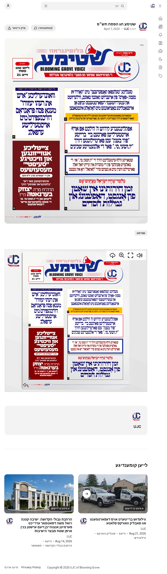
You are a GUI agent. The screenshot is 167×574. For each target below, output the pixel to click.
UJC (126, 29)
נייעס (122, 533)
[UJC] (143, 26)
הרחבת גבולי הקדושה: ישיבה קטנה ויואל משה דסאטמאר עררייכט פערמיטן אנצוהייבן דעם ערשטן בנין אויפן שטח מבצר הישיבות (46, 525)
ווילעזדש (140, 538)
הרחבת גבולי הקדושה (58, 545)
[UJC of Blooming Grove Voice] (153, 6)
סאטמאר (36, 545)
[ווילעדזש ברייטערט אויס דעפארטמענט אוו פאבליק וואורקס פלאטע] (113, 493)
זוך (117, 6)
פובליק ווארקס (106, 533)
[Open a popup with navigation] (160, 6)
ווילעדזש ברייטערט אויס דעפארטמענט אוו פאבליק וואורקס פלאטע (118, 521)
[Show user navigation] (8, 6)
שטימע (141, 233)
